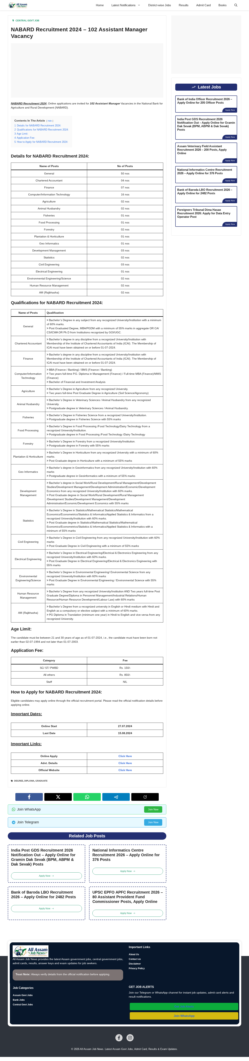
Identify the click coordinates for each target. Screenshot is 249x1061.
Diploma (29, 781)
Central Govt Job (27, 20)
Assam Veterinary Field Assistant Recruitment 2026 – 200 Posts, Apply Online (202, 149)
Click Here (125, 756)
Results (184, 5)
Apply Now (230, 110)
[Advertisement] (87, 70)
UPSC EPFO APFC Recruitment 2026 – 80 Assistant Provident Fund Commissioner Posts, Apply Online (127, 897)
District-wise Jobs (159, 5)
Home (100, 5)
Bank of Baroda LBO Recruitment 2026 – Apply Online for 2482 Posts (43, 894)
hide (50, 121)
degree (18, 781)
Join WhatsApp (184, 1015)
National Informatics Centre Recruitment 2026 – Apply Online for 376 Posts (126, 855)
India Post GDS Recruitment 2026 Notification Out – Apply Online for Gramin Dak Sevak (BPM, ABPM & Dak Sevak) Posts (43, 857)
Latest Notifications (123, 5)
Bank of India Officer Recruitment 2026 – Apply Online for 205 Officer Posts (204, 100)
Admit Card (203, 5)
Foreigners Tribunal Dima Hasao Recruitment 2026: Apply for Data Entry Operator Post (203, 213)
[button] (236, 5)
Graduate (41, 781)
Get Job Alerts (184, 1006)
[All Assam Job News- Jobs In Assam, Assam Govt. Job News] (18, 5)
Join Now (153, 809)
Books (222, 5)
